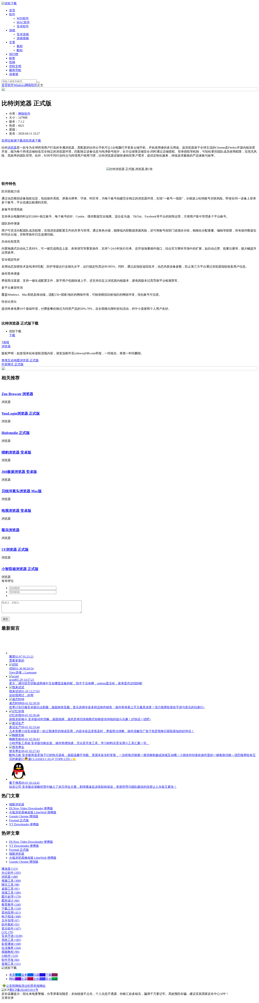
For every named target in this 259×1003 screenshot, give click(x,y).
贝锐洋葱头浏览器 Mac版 (22, 491)
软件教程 (10, 924)
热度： (13, 125)
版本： (13, 121)
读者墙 (13, 74)
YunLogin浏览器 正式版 (21, 413)
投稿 (12, 62)
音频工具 (11, 963)
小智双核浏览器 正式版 (20, 569)
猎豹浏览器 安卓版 (16, 452)
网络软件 (31, 85)
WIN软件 (23, 18)
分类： (13, 113)
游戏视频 (23, 38)
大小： (13, 117)
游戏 (12, 30)
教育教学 (11, 904)
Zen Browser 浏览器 (17, 394)
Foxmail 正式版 (19, 820)
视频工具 (11, 880)
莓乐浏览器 (11, 530)
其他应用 (11, 912)
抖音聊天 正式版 (13, 364)
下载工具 (11, 908)
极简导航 (15, 70)
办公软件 (11, 872)
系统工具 (11, 940)
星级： (13, 129)
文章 (12, 42)
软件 (12, 14)
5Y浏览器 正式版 (15, 550)
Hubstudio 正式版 (16, 433)
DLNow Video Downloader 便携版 (31, 808)
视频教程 (10, 951)
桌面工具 (10, 888)
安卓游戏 (23, 34)
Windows (19, 85)
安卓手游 (12, 936)
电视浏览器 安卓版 (16, 511)
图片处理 (11, 896)
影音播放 (11, 943)
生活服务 (11, 947)
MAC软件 (23, 22)
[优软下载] (9, 3)
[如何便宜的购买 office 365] (129, 90)
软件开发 (10, 959)
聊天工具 (10, 884)
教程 (20, 46)
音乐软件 (11, 928)
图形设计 (10, 900)
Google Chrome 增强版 (23, 816)
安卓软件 (23, 26)
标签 (12, 58)
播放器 (10, 868)
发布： (13, 133)
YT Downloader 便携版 (24, 824)
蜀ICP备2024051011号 (23, 989)
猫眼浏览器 (16, 804)
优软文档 (15, 66)
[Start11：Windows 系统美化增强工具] (129, 369)
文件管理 (10, 920)
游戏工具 (11, 892)
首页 (12, 10)
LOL (7, 932)
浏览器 (12, 147)
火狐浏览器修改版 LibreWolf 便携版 (32, 812)
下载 (12, 335)
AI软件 (10, 955)
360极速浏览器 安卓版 (19, 472)
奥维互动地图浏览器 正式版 (20, 360)
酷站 (20, 50)
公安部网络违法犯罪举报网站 (26, 985)
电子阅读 (11, 916)
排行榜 (13, 54)
